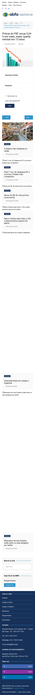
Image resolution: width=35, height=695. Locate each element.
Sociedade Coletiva (18, 688)
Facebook (2, 8)
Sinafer (4, 2)
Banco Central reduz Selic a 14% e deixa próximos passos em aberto (17, 220)
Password (8, 85)
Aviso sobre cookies (24, 692)
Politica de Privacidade (9, 692)
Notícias (4, 5)
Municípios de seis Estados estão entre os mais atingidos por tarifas (16, 543)
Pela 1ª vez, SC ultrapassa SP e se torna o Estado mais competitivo (17, 174)
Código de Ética (7, 602)
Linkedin (9, 8)
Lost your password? (12, 101)
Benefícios (5, 611)
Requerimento (6, 615)
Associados (6, 620)
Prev (7, 117)
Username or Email (11, 75)
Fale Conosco (17, 5)
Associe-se (10, 585)
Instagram (5, 8)
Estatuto (5, 598)
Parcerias (23, 2)
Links (10, 5)
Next (27, 117)
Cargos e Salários (13, 2)
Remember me (12, 96)
